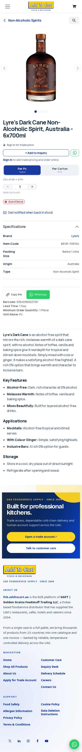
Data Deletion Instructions (50, 712)
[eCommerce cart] (74, 6)
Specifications (14, 226)
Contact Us (48, 687)
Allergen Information (17, 711)
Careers (46, 680)
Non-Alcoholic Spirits (24, 20)
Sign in (7, 160)
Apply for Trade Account (19, 680)
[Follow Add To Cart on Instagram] (28, 741)
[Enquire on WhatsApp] (75, 152)
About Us (9, 673)
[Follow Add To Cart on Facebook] (37, 741)
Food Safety (11, 704)
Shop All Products (15, 667)
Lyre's (75, 236)
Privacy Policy (12, 718)
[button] (74, 20)
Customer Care (51, 660)
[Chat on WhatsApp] (74, 744)
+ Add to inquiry (36, 153)
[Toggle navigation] (7, 6)
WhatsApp (40, 294)
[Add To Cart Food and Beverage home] (41, 571)
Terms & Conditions (16, 724)
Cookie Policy (50, 704)
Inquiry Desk (50, 667)
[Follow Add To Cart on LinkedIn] (19, 741)
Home (7, 660)
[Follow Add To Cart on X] (10, 741)
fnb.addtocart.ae (16, 597)
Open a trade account (41, 537)
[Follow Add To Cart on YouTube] (46, 741)
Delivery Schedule (53, 673)
